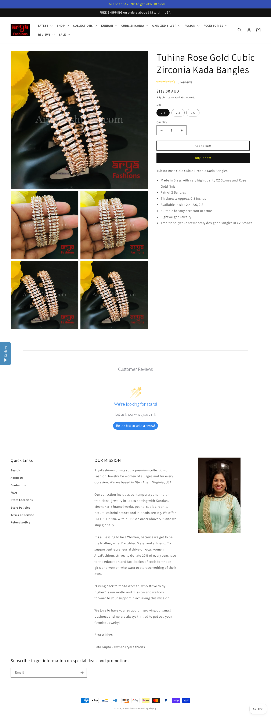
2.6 (193, 113)
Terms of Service (22, 515)
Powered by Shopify (146, 708)
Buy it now (203, 158)
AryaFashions (129, 708)
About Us (17, 478)
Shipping (161, 97)
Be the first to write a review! (135, 426)
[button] (45, 25)
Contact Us (18, 485)
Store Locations (22, 500)
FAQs (14, 492)
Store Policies (20, 507)
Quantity (161, 122)
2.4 (163, 113)
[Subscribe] (82, 673)
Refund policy (20, 522)
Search (15, 470)
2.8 (178, 113)
